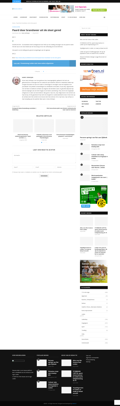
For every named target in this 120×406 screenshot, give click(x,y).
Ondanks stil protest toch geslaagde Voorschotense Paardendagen (44, 136)
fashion (95, 303)
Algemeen (95, 296)
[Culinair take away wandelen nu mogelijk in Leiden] (85, 157)
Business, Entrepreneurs (95, 299)
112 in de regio (72, 17)
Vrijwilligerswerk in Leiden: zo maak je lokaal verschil (94, 48)
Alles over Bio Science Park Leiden (89, 39)
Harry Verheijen (26, 33)
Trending (95, 330)
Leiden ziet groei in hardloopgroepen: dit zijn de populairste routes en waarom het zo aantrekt (92, 52)
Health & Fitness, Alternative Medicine (95, 307)
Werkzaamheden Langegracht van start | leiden (99, 177)
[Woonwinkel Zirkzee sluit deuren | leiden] (85, 168)
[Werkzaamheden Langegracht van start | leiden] (85, 178)
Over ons (82, 17)
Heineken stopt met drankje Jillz (98, 146)
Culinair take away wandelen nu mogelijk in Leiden (99, 156)
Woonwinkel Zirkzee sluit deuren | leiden (98, 166)
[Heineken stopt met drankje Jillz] (85, 147)
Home (13, 23)
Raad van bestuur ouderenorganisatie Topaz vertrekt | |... (23, 136)
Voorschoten (43, 17)
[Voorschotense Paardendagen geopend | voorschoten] (65, 125)
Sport (63, 17)
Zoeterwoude (54, 17)
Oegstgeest (33, 17)
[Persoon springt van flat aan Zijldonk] (94, 126)
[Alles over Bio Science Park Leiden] (86, 221)
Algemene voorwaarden (92, 357)
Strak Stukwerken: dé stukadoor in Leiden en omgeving (44, 1)
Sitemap (88, 361)
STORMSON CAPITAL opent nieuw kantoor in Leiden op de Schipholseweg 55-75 (92, 43)
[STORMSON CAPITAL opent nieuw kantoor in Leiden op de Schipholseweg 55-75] (101, 221)
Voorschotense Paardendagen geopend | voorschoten (65, 135)
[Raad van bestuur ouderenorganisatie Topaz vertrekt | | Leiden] (23, 125)
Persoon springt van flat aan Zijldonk (93, 137)
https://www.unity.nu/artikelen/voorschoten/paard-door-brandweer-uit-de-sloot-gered (38, 57)
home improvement (95, 310)
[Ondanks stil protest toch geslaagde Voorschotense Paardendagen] (44, 125)
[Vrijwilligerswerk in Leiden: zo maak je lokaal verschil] (86, 241)
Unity (83, 334)
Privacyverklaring (90, 359)
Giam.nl (74, 403)
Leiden (15, 17)
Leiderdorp (23, 17)
